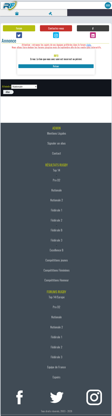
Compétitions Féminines (56, 270)
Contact (56, 153)
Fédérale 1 (56, 210)
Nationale (56, 190)
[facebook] (19, 396)
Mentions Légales (56, 133)
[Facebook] (93, 28)
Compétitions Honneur (56, 280)
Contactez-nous (56, 28)
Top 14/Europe (57, 297)
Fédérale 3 (56, 240)
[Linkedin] (93, 35)
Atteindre (6, 86)
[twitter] (57, 396)
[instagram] (94, 396)
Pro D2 (56, 180)
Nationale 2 (56, 200)
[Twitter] (19, 35)
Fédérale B (56, 230)
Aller (8, 92)
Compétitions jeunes (56, 260)
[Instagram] (56, 35)
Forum (19, 28)
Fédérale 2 (56, 220)
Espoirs (56, 377)
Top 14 (56, 170)
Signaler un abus (56, 143)
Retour (56, 66)
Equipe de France (56, 367)
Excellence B (56, 250)
